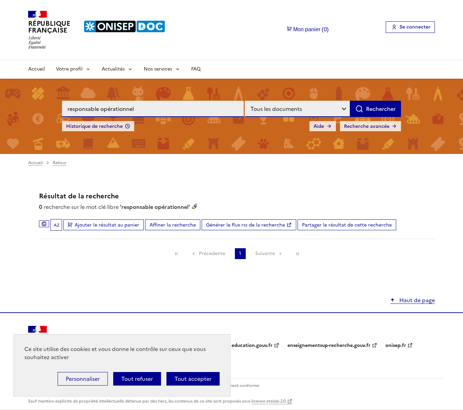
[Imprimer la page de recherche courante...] (44, 224)
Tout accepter (193, 379)
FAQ (196, 69)
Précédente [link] (212, 253)
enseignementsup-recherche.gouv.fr (328, 345)
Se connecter (415, 27)
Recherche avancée (366, 126)
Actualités (113, 69)
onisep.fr (395, 345)
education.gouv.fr (252, 345)
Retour (59, 163)
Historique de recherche (94, 126)
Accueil (36, 69)
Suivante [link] (265, 253)
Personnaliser (83, 379)
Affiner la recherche (172, 225)
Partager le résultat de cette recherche (347, 225)
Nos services (158, 69)
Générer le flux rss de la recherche (245, 225)
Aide (319, 126)
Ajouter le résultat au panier (107, 225)
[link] (176, 253)
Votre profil (69, 69)
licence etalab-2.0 (268, 401)
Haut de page (416, 300)
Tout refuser (137, 379)
